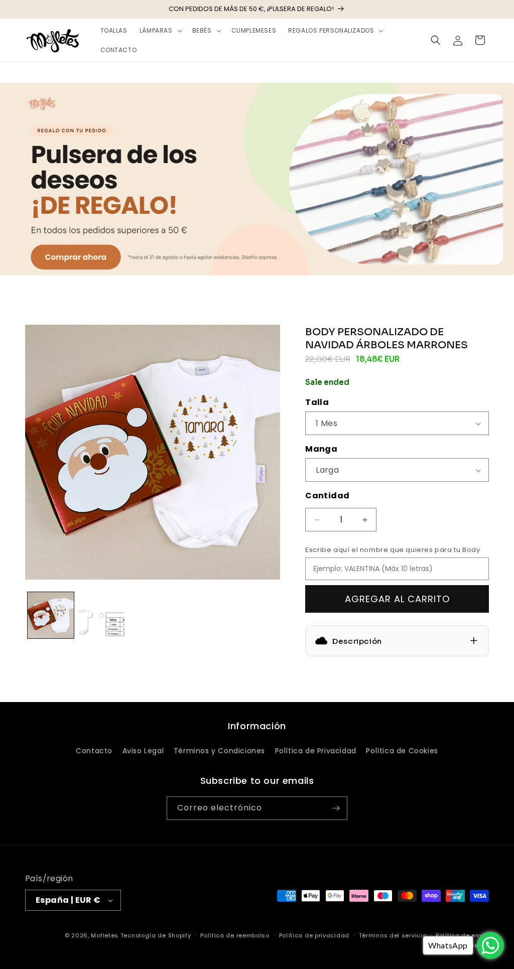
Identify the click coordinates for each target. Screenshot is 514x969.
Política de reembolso (235, 935)
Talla (317, 402)
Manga (321, 449)
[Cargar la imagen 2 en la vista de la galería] (102, 615)
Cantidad (327, 495)
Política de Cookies (402, 751)
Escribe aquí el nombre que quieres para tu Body (392, 550)
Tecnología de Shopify (155, 935)
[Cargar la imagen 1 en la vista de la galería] (51, 615)
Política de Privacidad (315, 751)
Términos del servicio (393, 935)
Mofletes (104, 935)
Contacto (94, 751)
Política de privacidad (314, 935)
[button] (160, 31)
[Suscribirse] (336, 808)
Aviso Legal (143, 751)
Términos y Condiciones (219, 751)
